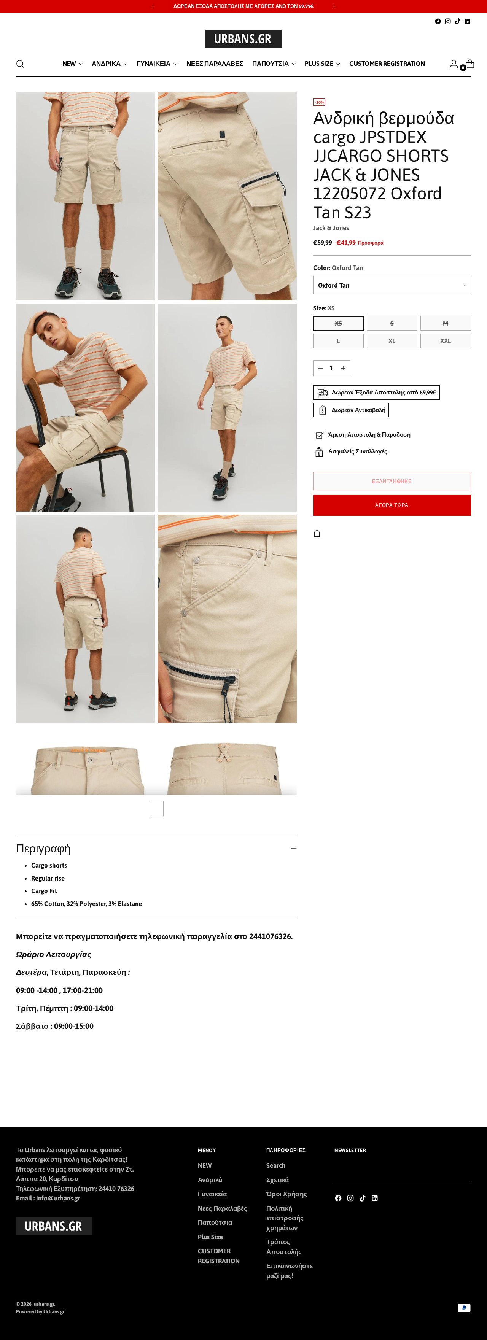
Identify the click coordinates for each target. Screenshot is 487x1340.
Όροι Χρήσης (286, 1194)
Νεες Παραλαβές (222, 1208)
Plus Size (210, 1237)
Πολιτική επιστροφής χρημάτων (285, 1218)
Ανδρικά (210, 1180)
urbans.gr (44, 1304)
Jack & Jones (331, 228)
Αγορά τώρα (392, 505)
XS (338, 323)
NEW (205, 1165)
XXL (445, 341)
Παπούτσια (215, 1222)
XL (391, 341)
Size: (324, 308)
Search (276, 1165)
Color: (338, 268)
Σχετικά (277, 1180)
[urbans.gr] (243, 39)
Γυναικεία (212, 1194)
